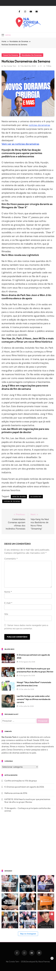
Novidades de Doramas (32, 55)
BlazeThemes (44, 961)
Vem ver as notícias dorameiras (20, 144)
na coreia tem (35, 496)
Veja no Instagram (28, 934)
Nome (8, 591)
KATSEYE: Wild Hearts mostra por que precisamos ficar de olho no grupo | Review (27, 800)
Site (6, 614)
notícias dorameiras (39, 125)
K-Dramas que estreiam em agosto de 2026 (24, 786)
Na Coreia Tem (10, 66)
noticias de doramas (12, 501)
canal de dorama (10, 55)
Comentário (11, 558)
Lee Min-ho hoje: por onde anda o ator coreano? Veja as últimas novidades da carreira (33, 699)
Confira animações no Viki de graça (20, 780)
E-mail (8, 603)
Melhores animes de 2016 (15, 793)
